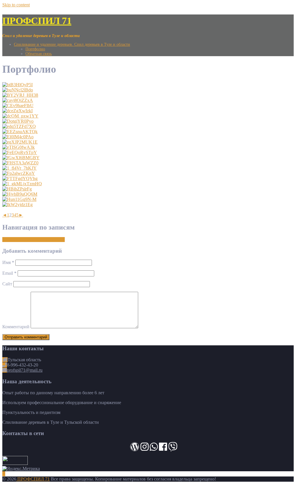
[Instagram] (144, 448)
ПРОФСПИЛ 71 (36, 20)
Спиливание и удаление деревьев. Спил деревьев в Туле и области (72, 44)
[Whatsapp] (154, 448)
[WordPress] (134, 448)
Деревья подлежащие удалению (33, 239)
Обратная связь (38, 54)
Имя (8, 262)
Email (9, 273)
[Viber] (172, 448)
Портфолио (35, 49)
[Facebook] (163, 448)
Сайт (7, 283)
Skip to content (16, 4)
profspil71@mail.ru (24, 370)
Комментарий (15, 326)
